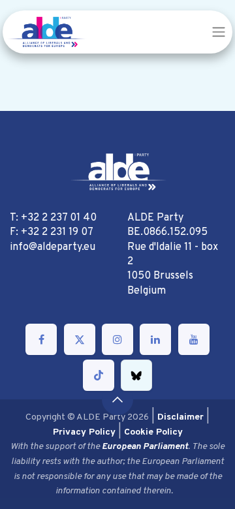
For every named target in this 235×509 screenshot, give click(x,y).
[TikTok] (98, 375)
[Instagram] (117, 339)
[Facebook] (41, 339)
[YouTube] (194, 339)
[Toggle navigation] (218, 32)
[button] (117, 399)
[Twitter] (79, 339)
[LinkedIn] (155, 339)
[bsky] (136, 375)
